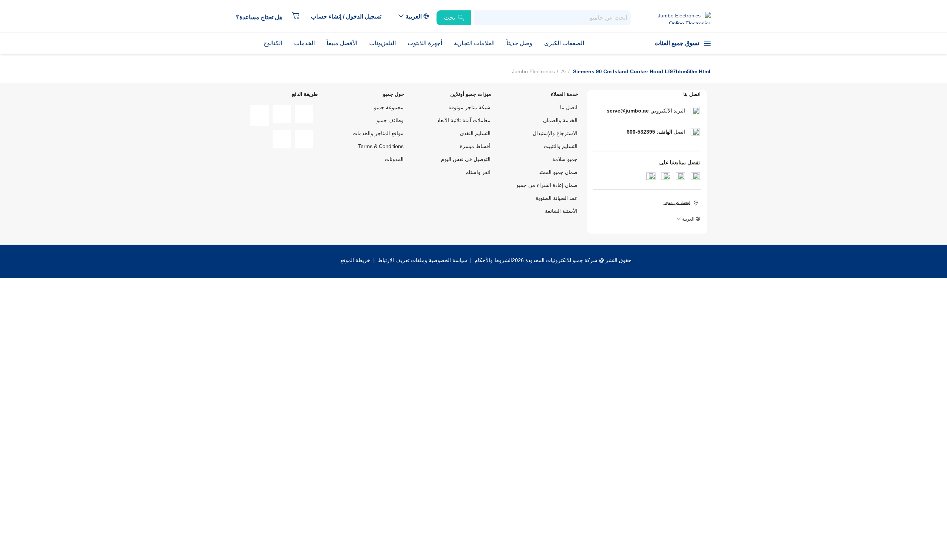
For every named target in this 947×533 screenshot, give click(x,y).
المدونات (394, 159)
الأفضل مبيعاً (342, 43)
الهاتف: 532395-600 (649, 132)
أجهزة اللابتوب (425, 43)
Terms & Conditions (381, 146)
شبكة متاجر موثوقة (469, 107)
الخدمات (304, 43)
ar (563, 71)
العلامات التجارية (474, 43)
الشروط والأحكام (492, 260)
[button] (350, 16)
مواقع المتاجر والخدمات (378, 133)
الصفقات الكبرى (564, 43)
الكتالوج (272, 43)
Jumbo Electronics (533, 71)
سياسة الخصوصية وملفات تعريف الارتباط (422, 260)
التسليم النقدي (475, 133)
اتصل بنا (568, 107)
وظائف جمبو (390, 120)
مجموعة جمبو (389, 107)
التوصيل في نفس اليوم (466, 159)
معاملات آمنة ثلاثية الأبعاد (464, 120)
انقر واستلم (478, 172)
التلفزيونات (382, 43)
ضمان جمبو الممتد (558, 172)
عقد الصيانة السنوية (556, 198)
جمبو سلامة (564, 159)
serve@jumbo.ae (628, 111)
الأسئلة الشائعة (561, 211)
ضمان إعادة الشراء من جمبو (546, 185)
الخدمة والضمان (560, 120)
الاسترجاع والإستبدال (555, 133)
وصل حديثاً (519, 43)
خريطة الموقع (355, 260)
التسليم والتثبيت (560, 146)
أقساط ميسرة (475, 146)
